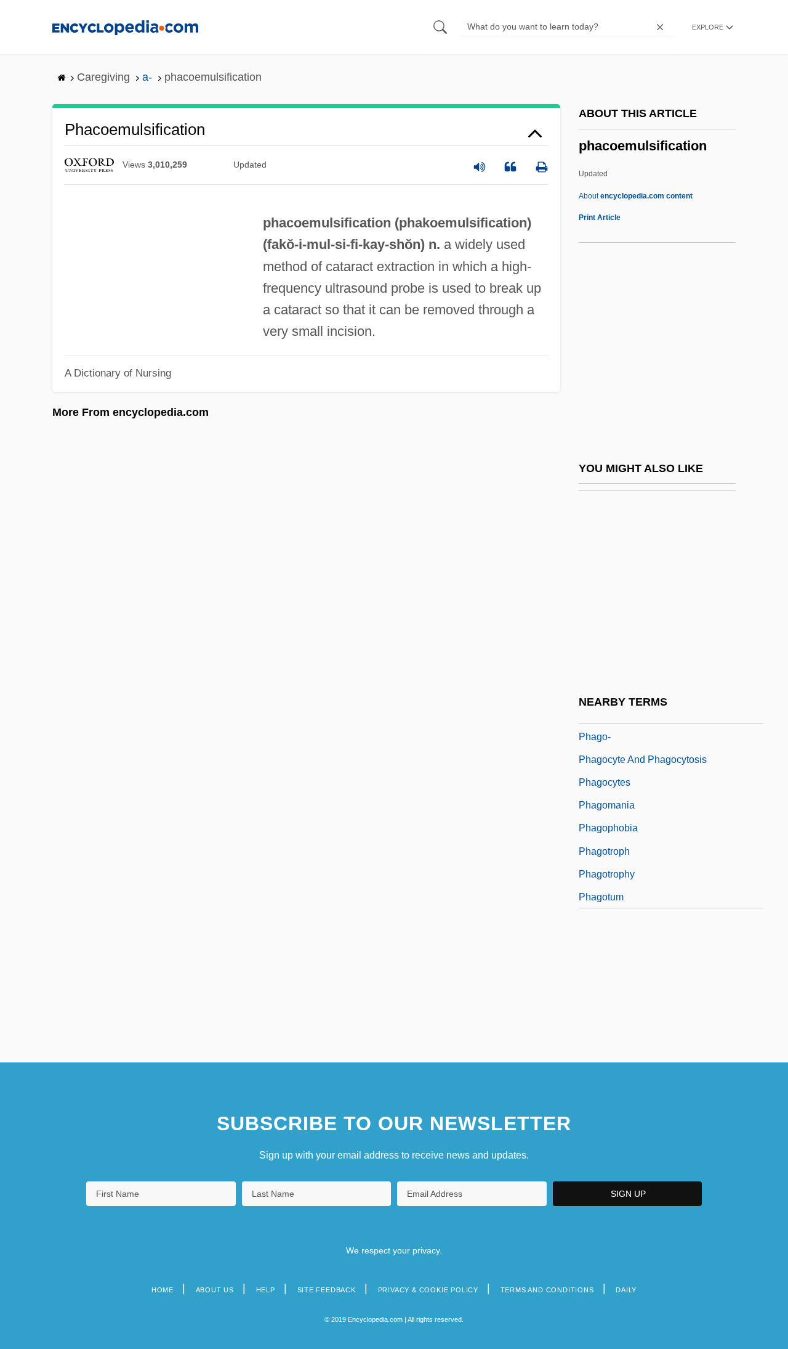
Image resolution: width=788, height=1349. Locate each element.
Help (265, 1290)
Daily (626, 1290)
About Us (215, 1290)
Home (162, 1290)
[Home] (125, 27)
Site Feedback (326, 1290)
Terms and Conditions (547, 1290)
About (636, 196)
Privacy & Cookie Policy (428, 1290)
